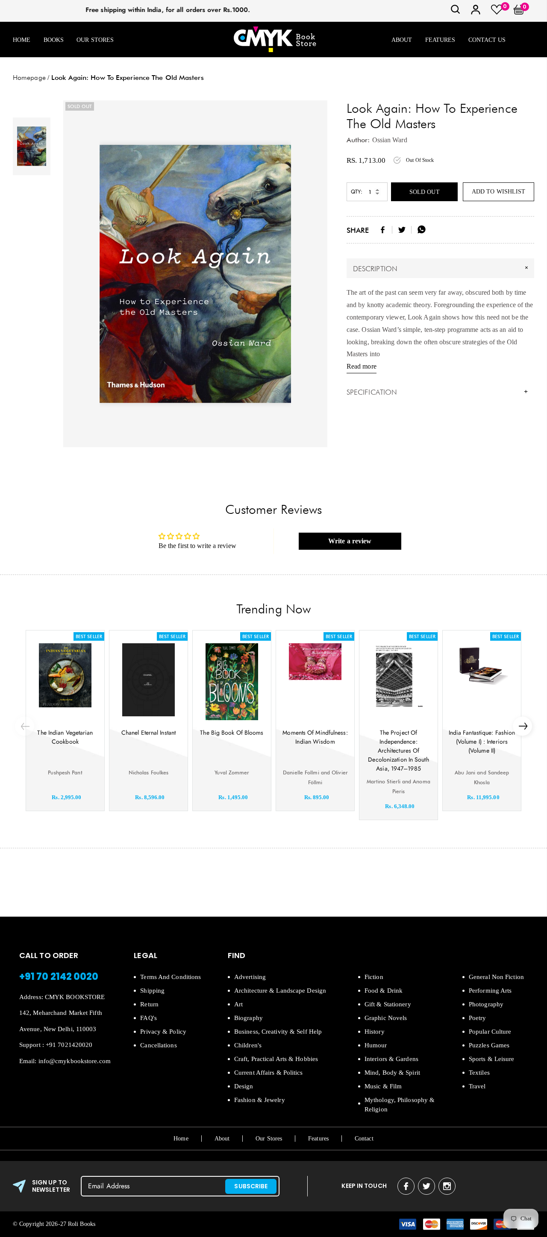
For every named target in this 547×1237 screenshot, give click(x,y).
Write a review (349, 541)
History (375, 1031)
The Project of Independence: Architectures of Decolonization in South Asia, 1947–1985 (398, 750)
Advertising (250, 976)
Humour (376, 1045)
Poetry (477, 1017)
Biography (248, 1017)
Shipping (152, 990)
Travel (477, 1086)
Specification (437, 392)
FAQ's (148, 1017)
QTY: (356, 192)
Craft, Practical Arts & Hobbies (276, 1058)
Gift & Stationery (388, 1004)
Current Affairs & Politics (268, 1072)
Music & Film (383, 1086)
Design (243, 1086)
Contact (364, 1138)
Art (238, 1004)
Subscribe (251, 1186)
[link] (455, 12)
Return (149, 1004)
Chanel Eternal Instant (148, 732)
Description (441, 268)
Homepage (29, 77)
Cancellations (158, 1045)
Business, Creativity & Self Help (278, 1031)
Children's (248, 1045)
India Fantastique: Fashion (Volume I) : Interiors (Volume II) (482, 741)
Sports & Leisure (492, 1058)
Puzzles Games (489, 1045)
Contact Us (487, 40)
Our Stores (95, 40)
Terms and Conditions (170, 976)
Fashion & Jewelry (259, 1099)
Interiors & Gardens (391, 1058)
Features (440, 40)
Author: (358, 140)
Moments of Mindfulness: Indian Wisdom (314, 737)
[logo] (274, 39)
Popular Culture (490, 1031)
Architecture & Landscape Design (280, 990)
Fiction (374, 976)
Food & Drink (384, 990)
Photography (486, 1004)
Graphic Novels (386, 1017)
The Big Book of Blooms (231, 732)
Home (21, 40)
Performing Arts (490, 990)
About (401, 40)
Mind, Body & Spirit (392, 1072)
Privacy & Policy (163, 1031)
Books (54, 40)
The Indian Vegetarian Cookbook (65, 737)
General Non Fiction (496, 976)
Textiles (479, 1072)
